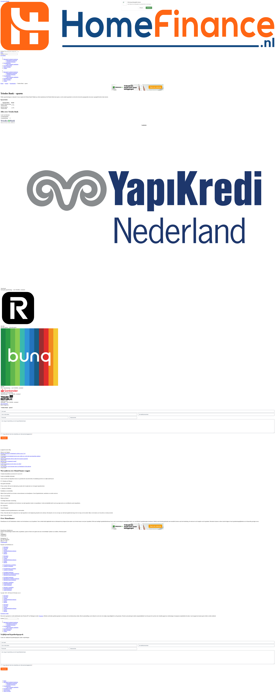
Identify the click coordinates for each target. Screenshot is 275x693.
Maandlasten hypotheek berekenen (11, 573)
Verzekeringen (6, 689)
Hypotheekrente (7, 63)
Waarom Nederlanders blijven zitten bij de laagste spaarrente (14, 458)
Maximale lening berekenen (9, 575)
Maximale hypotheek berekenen (10, 59)
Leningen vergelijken (8, 566)
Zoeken (2, 51)
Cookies (5, 549)
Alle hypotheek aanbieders (12, 64)
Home (4, 680)
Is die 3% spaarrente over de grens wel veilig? (11, 463)
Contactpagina (4, 542)
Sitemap (5, 553)
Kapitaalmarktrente (7, 583)
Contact (5, 68)
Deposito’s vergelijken (8, 582)
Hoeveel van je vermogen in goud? (8, 461)
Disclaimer (5, 547)
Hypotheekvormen (7, 65)
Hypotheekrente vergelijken (9, 564)
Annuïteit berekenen (10, 61)
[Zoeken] (18, 51)
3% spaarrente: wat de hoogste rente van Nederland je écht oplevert (16, 466)
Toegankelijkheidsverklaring (9, 551)
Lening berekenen (7, 585)
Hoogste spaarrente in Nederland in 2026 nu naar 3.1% (13, 453)
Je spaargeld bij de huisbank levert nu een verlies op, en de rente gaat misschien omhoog (20, 456)
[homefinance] (137, 50)
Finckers (41, 616)
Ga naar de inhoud (5, 1)
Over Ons (5, 548)
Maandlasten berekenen (11, 60)
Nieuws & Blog (7, 67)
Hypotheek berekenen (8, 572)
